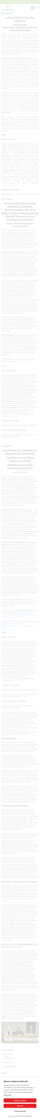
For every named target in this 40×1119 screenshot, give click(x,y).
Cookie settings (20, 1111)
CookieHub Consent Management (23, 1116)
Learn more (7, 1095)
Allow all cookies (20, 1100)
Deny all (20, 1106)
